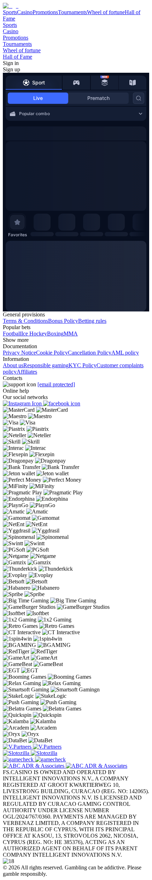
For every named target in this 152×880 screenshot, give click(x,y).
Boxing (55, 334)
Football (12, 334)
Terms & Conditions (25, 321)
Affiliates (27, 372)
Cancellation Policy (89, 353)
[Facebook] (61, 403)
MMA (71, 334)
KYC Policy (83, 365)
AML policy (125, 353)
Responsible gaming (46, 365)
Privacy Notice (19, 353)
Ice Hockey (34, 334)
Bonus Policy (63, 321)
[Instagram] (23, 403)
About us (13, 365)
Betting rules (92, 321)
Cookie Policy (52, 353)
